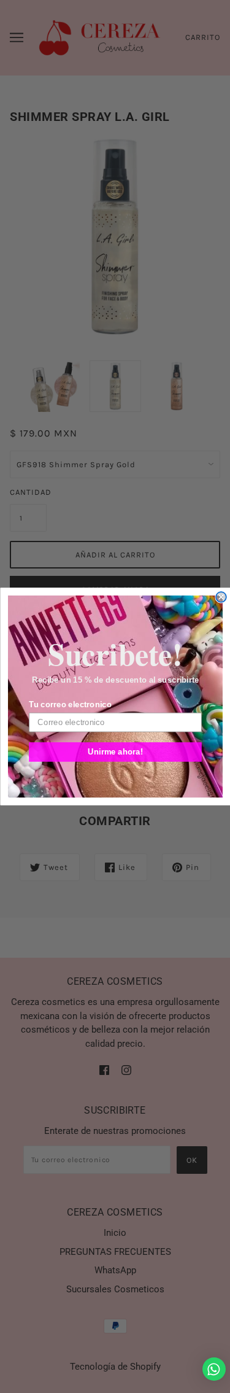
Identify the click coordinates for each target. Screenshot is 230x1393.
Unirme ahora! (115, 751)
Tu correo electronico (70, 704)
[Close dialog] (221, 597)
